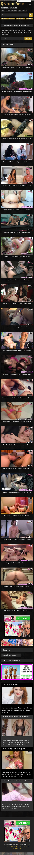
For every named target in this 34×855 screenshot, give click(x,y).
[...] (7, 695)
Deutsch (21, 1)
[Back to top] (29, 850)
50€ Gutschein (20, 18)
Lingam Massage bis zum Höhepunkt (13, 731)
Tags (19, 848)
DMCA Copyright (18, 846)
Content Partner (8, 846)
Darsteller (11, 18)
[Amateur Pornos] (14, 4)
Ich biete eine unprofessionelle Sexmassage (15, 795)
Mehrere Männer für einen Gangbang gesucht (16, 699)
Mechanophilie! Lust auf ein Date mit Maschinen (16, 763)
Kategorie (4, 18)
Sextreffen (29, 18)
